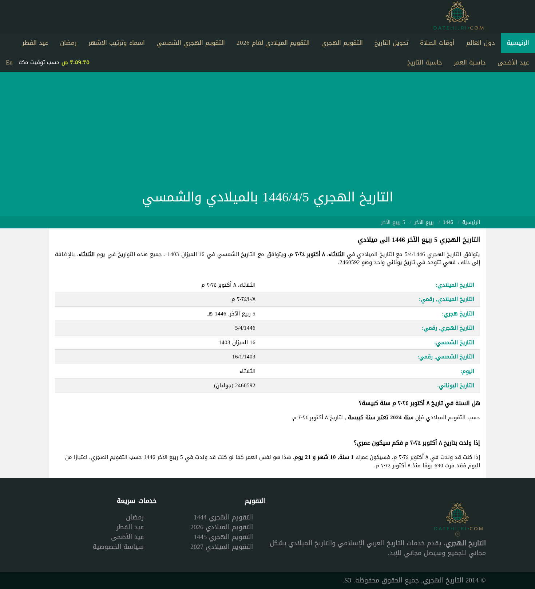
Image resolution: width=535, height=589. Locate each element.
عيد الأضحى (513, 62)
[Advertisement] (267, 133)
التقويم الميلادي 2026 (221, 527)
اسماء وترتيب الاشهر (116, 42)
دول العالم (480, 42)
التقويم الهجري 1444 (223, 517)
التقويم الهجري (342, 42)
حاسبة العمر (470, 62)
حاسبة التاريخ (424, 62)
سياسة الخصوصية (118, 547)
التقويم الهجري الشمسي (190, 42)
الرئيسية (518, 42)
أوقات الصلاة (437, 42)
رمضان (68, 42)
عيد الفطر (35, 42)
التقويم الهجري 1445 (223, 537)
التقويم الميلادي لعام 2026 (273, 42)
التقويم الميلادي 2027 (221, 547)
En (9, 62)
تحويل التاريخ (391, 42)
